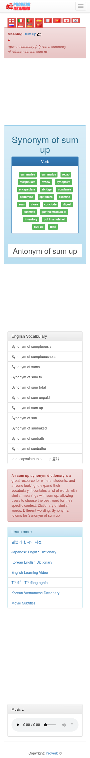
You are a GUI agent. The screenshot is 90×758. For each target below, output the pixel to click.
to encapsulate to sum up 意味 (36, 458)
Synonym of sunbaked (29, 427)
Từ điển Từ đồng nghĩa (30, 582)
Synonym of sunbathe (29, 448)
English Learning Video (30, 572)
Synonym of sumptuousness (34, 356)
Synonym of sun (24, 417)
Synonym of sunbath (28, 438)
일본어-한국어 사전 (27, 541)
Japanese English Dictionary (34, 551)
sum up (30, 33)
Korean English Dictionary (32, 562)
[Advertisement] (45, 94)
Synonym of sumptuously (31, 346)
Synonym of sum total (29, 387)
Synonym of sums (26, 366)
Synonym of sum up (27, 407)
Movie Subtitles (24, 602)
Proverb (52, 753)
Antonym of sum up (45, 250)
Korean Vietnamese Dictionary (36, 592)
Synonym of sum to (27, 376)
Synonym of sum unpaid (31, 397)
